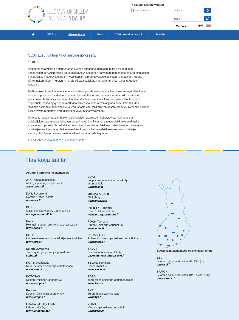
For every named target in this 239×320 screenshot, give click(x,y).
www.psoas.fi (96, 241)
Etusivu (33, 34)
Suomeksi (200, 25)
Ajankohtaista (76, 34)
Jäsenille (159, 34)
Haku (207, 18)
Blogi (100, 34)
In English (208, 25)
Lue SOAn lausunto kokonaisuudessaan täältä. (56, 140)
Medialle (181, 26)
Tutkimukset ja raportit (128, 34)
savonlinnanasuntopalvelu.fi (106, 255)
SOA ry (51, 34)
